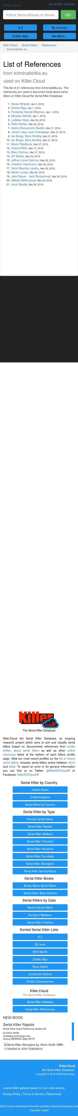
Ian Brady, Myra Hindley (26, 136)
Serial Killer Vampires (40, 849)
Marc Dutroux (19, 152)
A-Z (20, 28)
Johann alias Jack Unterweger (30, 132)
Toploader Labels (39, 1110)
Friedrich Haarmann (24, 164)
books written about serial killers (39, 748)
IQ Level (40, 944)
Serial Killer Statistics (40, 1002)
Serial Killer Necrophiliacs (40, 871)
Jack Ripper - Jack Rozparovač (31, 176)
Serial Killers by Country (40, 804)
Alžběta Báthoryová (23, 180)
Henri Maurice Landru (25, 168)
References (49, 45)
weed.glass (67, 1106)
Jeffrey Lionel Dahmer (25, 160)
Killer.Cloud (12, 5)
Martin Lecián (19, 172)
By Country (59, 28)
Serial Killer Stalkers (40, 834)
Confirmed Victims (40, 974)
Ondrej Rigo (18, 108)
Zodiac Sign (20, 36)
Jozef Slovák (19, 184)
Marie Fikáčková (21, 144)
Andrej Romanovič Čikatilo (27, 128)
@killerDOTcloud (56, 770)
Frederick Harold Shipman (27, 112)
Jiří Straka (17, 156)
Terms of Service (33, 1094)
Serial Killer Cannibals (40, 856)
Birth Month (40, 952)
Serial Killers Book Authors (40, 893)
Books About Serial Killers (40, 886)
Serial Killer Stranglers (40, 864)
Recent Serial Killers (40, 907)
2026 (12, 766)
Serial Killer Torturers (40, 841)
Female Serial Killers (40, 819)
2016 (72, 762)
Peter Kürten (19, 124)
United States (40, 790)
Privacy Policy (11, 1094)
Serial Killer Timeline (40, 922)
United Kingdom (40, 797)
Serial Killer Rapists (40, 826)
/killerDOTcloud (26, 774)
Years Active (40, 967)
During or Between (40, 915)
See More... (59, 36)
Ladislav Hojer (20, 120)
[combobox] (31, 14)
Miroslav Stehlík (21, 116)
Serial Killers (29, 45)
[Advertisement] (39, 229)
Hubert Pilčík (19, 148)
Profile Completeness (40, 981)
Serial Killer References (40, 1009)
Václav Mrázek (20, 104)
